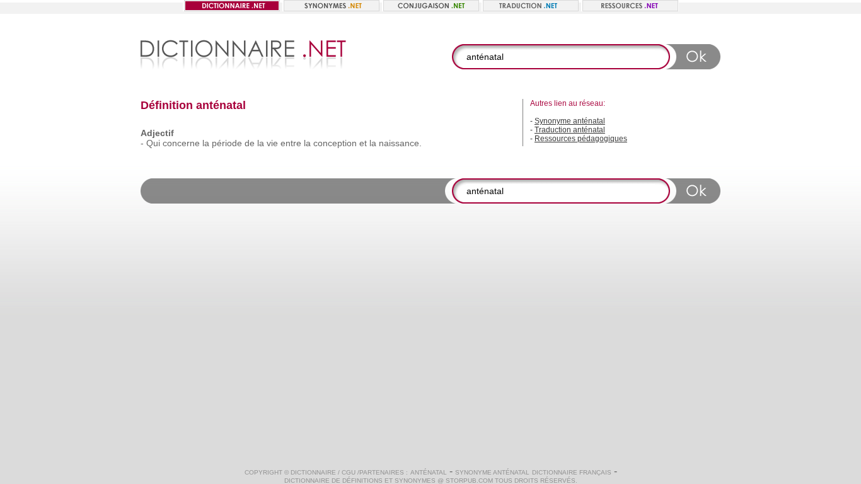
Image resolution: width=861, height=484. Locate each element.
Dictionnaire (313, 472)
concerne (181, 143)
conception (335, 143)
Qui (153, 143)
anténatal (428, 472)
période (227, 143)
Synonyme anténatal (570, 121)
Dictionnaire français (571, 472)
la (205, 143)
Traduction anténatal (570, 129)
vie (272, 143)
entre (290, 143)
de (250, 143)
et (363, 143)
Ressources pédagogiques (581, 138)
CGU (348, 472)
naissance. (400, 143)
